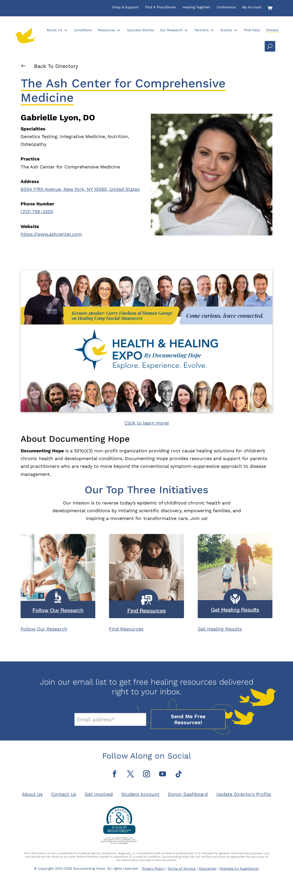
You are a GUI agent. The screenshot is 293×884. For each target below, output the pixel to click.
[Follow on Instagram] (146, 774)
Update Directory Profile (243, 794)
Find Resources (126, 629)
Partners (202, 30)
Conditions (83, 30)
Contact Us (63, 794)
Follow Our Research (44, 629)
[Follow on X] (130, 774)
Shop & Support (125, 7)
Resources (106, 30)
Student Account (140, 794)
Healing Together (196, 7)
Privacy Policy (153, 869)
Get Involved (99, 794)
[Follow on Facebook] (114, 774)
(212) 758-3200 (37, 211)
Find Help (252, 30)
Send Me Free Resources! (188, 719)
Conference (226, 7)
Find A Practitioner (160, 7)
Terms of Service (182, 869)
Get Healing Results (220, 629)
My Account (252, 7)
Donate (272, 30)
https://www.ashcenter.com (51, 234)
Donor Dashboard (188, 794)
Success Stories (140, 30)
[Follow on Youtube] (162, 774)
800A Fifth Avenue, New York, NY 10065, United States (80, 189)
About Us (54, 30)
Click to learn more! (146, 423)
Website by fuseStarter (239, 869)
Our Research (171, 30)
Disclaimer (208, 869)
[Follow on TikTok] (178, 774)
